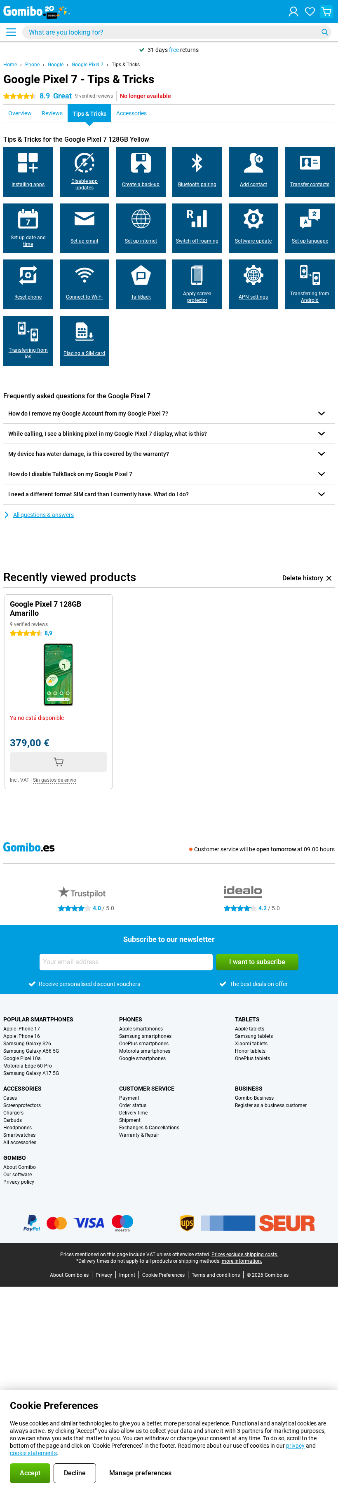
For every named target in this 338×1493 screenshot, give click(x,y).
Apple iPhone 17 (21, 1029)
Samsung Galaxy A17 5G (31, 1073)
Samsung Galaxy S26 (27, 1044)
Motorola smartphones (144, 1051)
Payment (129, 1098)
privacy (295, 1445)
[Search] (324, 32)
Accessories (22, 1088)
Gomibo (14, 1157)
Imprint (127, 1275)
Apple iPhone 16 (21, 1036)
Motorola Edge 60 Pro (27, 1066)
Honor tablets (250, 1051)
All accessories (19, 1142)
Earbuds (12, 1120)
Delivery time (133, 1113)
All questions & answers (43, 515)
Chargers (13, 1113)
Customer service (146, 1088)
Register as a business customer (271, 1105)
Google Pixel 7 (87, 65)
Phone (32, 65)
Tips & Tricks (126, 65)
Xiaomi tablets (251, 1044)
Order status (132, 1105)
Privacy (104, 1275)
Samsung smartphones (145, 1036)
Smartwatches (19, 1135)
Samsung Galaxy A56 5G (31, 1051)
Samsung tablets (254, 1036)
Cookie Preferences (163, 1275)
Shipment (130, 1120)
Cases (10, 1098)
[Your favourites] (310, 11)
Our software (17, 1175)
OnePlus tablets (252, 1058)
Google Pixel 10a (22, 1058)
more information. (242, 1261)
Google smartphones (142, 1058)
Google (55, 65)
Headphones (17, 1128)
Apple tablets (249, 1029)
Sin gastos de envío (54, 780)
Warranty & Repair (139, 1135)
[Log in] (293, 11)
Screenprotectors (22, 1105)
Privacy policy (18, 1182)
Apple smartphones (141, 1029)
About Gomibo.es (69, 1275)
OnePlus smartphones (144, 1044)
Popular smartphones (38, 1019)
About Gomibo (19, 1167)
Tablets (247, 1019)
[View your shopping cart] (326, 11)
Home (10, 65)
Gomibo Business (254, 1098)
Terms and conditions (216, 1275)
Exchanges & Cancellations (149, 1128)
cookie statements (33, 1453)
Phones (130, 1019)
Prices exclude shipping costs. (244, 1254)
